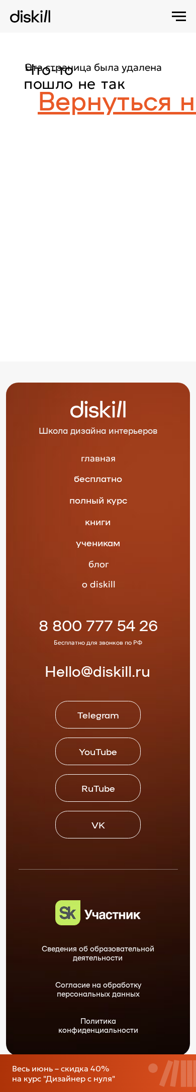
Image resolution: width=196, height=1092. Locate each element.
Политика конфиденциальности (98, 1025)
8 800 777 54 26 (98, 625)
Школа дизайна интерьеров (98, 430)
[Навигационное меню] (179, 17)
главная (98, 458)
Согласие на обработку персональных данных (98, 989)
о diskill (99, 584)
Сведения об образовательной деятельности (98, 952)
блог (98, 564)
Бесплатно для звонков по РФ (98, 642)
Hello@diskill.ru (97, 670)
